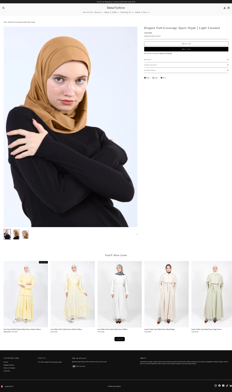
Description (147, 59)
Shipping (146, 36)
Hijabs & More (141, 12)
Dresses (97, 12)
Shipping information (150, 65)
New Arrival (88, 12)
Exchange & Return (150, 70)
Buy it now (186, 49)
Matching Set (126, 12)
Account (6, 362)
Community (7, 371)
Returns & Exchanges (9, 368)
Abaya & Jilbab (110, 12)
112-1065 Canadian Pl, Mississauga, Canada (50, 362)
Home (5, 22)
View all (119, 339)
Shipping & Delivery (9, 365)
